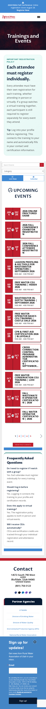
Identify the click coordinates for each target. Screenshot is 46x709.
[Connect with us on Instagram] (26, 592)
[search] (42, 165)
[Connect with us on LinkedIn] (23, 592)
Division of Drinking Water (23, 616)
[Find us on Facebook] (15, 592)
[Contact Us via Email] (30, 592)
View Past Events (23, 445)
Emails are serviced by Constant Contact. (20, 693)
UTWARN (23, 610)
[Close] (34, 641)
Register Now (23, 10)
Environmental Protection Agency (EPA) (23, 629)
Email (11, 665)
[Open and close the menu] (29, 17)
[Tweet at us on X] (19, 592)
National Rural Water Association (23, 635)
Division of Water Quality (23, 622)
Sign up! (23, 700)
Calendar (34, 179)
